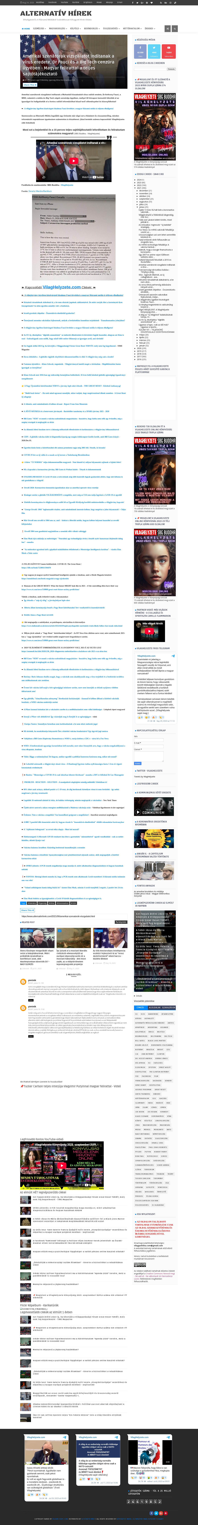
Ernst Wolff (165, 1067)
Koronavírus (158, 1116)
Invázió (159, 1103)
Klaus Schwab (141, 1116)
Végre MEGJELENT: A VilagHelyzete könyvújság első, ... (154, 310)
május (142, 334)
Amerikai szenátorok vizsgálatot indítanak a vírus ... (157, 266)
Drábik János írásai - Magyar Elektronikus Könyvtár (152, 894)
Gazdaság (157, 1081)
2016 (139, 359)
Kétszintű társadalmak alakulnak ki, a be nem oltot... (156, 280)
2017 (139, 356)
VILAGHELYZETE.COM (60, 1519)
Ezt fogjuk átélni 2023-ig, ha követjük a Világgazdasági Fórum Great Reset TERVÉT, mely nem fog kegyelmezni (70, 346)
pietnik (32, 980)
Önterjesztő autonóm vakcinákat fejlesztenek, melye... (153, 295)
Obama (138, 1138)
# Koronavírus (62, 903)
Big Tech (98, 931)
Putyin (148, 1152)
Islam (145, 1107)
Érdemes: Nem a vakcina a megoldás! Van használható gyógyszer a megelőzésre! (56, 815)
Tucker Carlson (142, 1178)
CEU (168, 1050)
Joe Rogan (152, 1112)
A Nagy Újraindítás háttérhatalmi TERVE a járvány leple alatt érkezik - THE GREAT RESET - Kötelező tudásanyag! (72, 386)
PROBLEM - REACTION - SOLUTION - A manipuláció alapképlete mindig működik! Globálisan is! (65, 782)
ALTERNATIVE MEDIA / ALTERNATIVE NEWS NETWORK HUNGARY (140, 1519)
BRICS (151, 1032)
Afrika (138, 1019)
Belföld (161, 1032)
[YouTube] (170, 1513)
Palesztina (140, 1147)
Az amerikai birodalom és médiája (149, 891)
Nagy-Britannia (142, 1134)
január (142, 345)
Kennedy (164, 1112)
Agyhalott (149, 1019)
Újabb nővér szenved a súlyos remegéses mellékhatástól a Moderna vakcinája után (57, 808)
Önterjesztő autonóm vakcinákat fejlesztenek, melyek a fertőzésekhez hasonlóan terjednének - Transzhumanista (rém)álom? (74, 321)
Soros (164, 1156)
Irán (137, 1107)
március (142, 340)
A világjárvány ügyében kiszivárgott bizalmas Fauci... (154, 300)
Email (119, 2)
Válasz (31, 1000)
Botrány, (45, 80)
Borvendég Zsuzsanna (162, 1045)
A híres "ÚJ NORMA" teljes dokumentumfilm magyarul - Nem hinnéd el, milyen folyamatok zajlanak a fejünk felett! (72, 462)
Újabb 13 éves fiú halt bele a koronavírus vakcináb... (156, 211)
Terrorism (149, 1170)
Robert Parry (160, 1152)
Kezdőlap (40, 2)
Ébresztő (161, 1192)
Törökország (156, 1183)
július (141, 204)
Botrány (139, 1050)
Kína (169, 1116)
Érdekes (149, 28)
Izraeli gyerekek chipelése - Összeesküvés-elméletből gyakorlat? (49, 313)
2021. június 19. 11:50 (37, 1009)
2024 (139, 179)
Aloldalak (155, 1007)
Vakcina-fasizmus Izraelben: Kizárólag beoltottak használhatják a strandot (54, 848)
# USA (73, 903)
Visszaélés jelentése (144, 1001)
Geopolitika (27, 931)
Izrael (154, 1107)
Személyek (38, 28)
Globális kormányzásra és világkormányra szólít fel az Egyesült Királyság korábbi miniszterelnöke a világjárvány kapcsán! (74, 502)
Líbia (137, 1125)
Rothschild (152, 1156)
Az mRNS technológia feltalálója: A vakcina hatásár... (154, 245)
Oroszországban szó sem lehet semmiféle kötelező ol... (157, 235)
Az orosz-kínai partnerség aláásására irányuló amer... (155, 285)
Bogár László (141, 1045)
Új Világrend (158, 1205)
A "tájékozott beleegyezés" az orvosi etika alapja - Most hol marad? (51, 829)
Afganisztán (167, 1014)
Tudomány (158, 1178)
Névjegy (109, 2)
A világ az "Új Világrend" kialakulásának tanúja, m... (156, 315)
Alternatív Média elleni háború (149, 1023)
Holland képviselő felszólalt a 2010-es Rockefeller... (155, 261)
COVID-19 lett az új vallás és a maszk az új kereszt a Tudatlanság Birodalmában (57, 455)
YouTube (64, 2)
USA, (73, 80)
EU (60, 931)
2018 (139, 354)
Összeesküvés (110, 28)
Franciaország (142, 1081)
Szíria (138, 1170)
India (150, 1103)
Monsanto (159, 1130)
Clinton (160, 1054)
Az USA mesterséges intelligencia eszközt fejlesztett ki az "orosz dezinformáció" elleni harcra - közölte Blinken (109, 955)
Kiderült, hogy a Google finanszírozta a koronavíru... (156, 250)
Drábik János (161, 1059)
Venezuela (162, 1187)
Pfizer (138, 1152)
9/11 (143, 1014)
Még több (122, 922)
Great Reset (160, 1090)
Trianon (160, 1174)
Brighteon (88, 2)
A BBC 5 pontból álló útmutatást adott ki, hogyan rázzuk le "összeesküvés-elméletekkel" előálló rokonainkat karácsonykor (74, 822)
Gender (168, 1081)
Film (156, 1076)
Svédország (159, 1161)
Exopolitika (140, 1072)
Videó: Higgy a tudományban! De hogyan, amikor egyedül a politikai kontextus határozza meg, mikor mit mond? (70, 757)
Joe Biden (139, 1112)
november (143, 193)
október (142, 196)
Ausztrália (140, 1032)
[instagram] (170, 3)
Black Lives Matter (157, 1041)
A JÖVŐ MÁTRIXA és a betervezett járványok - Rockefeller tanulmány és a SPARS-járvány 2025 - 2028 (66, 411)
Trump (170, 1174)
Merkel (147, 1130)
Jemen (163, 1107)
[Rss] (175, 1513)
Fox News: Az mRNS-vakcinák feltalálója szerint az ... (156, 230)
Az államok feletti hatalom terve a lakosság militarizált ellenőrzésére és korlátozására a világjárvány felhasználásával (71, 430)
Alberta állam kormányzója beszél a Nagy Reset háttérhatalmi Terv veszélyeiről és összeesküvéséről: (64, 608)
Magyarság (165, 1125)
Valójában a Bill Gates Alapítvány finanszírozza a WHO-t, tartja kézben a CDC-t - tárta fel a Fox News (66, 739)
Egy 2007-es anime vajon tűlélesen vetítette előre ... (154, 255)
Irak (168, 1103)
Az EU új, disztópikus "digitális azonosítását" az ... (152, 320)
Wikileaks (149, 1192)
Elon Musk (140, 1067)
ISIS (154, 1098)
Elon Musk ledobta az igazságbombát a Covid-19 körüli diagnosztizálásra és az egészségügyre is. (63, 899)
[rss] (161, 3)
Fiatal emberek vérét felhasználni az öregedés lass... (154, 240)
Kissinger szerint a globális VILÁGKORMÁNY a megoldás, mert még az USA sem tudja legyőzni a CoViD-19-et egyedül (73, 495)
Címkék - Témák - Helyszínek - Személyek (141, 1008)
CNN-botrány (148, 1054)
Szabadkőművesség (144, 1165)
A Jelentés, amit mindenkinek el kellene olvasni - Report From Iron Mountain (55, 404)
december (143, 190)
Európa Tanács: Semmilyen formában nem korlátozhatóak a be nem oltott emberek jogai (60, 724)
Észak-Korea (152, 1196)
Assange (164, 1027)
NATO (169, 1130)
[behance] (166, 3)
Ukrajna (139, 1187)
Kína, (58, 80)
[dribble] (156, 3)
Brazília (150, 1050)
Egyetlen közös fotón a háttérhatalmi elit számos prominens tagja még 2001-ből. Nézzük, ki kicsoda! (64, 448)
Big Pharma (156, 1036)
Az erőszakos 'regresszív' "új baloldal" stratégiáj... (155, 226)
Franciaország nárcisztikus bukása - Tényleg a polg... (154, 270)
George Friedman (143, 1090)
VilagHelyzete (67, 185)
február (142, 343)
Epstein (152, 1067)
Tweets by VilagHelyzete (144, 776)
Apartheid (140, 1027)
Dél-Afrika (140, 1063)
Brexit (160, 1050)
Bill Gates (140, 1041)
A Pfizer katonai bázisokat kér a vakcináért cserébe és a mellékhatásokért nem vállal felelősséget (63, 710)
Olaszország (161, 1138)
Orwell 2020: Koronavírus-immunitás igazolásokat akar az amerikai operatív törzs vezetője (61, 488)
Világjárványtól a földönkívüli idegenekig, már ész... (156, 216)
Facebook (52, 2)
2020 (139, 348)
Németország (159, 1134)
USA (167, 1183)
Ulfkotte (150, 1187)
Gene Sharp (140, 1085)
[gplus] (142, 3)
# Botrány (32, 903)
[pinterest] (147, 3)
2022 (139, 185)
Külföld (74, 28)
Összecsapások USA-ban (146, 1201)
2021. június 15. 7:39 (37, 983)
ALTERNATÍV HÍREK (56, 13)
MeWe (99, 2)
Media (138, 1130)
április (141, 337)
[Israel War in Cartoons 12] (34, 1309)
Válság (138, 1192)
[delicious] (175, 3)
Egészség (158, 1063)
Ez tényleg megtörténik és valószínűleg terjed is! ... (156, 305)
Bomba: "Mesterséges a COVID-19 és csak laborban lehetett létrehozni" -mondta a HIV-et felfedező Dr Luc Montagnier (75, 775)
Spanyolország (142, 1161)
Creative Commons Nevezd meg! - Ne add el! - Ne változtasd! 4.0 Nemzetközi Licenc (154, 1276)
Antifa (171, 1023)
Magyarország (57, 28)
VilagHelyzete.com (62, 287)
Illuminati (140, 1103)
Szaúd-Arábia (163, 1165)
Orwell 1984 (157, 1143)
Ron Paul (139, 1156)
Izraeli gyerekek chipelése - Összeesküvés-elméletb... (157, 290)
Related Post (28, 922)
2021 (139, 188)
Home (27, 28)
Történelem (140, 1183)
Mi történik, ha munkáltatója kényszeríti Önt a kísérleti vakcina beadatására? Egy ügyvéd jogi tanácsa (66, 731)
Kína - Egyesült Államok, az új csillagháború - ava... (151, 275)
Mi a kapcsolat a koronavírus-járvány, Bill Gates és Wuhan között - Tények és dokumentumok (62, 470)
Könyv (138, 1121)
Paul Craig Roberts (158, 1147)
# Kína (51, 903)
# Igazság (42, 903)
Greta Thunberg (142, 1094)
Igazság (163, 1098)
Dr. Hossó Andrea (143, 1059)
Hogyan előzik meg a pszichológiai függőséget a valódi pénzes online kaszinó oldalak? (79, 1252)
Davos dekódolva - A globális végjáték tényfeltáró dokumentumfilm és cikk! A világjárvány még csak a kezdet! (69, 357)
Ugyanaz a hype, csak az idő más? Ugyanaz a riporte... (153, 325)
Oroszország (141, 1143)
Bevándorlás (91, 28)
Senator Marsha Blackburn (40, 191)
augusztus (143, 201)
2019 (139, 351)
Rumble (75, 2)
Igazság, (52, 80)
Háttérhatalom (131, 28)
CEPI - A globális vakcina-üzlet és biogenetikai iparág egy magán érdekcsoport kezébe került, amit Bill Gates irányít (71, 437)
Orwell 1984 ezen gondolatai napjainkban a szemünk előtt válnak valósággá (55, 531)
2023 (139, 182)
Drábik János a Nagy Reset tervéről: (38, 615)
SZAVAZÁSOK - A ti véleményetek (169, 1008)
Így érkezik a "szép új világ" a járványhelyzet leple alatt (47, 600)
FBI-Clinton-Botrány (159, 1072)
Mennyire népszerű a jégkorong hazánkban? (56, 1284)
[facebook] (133, 3)
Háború (156, 1094)
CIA (136, 1054)
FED (137, 1076)
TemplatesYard (25, 1522)
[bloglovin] (152, 3)
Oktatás (148, 1138)
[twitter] (137, 3)
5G (136, 1014)
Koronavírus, (66, 80)
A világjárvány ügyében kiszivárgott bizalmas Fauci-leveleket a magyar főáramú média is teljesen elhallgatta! (69, 109)
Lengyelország (162, 1121)
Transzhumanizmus (144, 1174)
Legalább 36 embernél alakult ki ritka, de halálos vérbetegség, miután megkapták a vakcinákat (63, 800)
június (141, 207)
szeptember (144, 199)
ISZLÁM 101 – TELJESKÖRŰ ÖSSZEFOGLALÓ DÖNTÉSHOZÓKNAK (156, 330)
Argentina (152, 1027)
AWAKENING (153, 1014)
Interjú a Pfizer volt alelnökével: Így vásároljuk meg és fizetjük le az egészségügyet (57, 717)
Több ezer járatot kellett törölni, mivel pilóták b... (155, 221)
